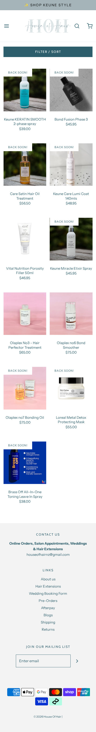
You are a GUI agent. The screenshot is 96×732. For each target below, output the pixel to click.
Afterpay (48, 608)
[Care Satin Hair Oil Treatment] (24, 164)
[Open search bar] (76, 26)
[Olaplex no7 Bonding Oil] (24, 388)
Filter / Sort (48, 52)
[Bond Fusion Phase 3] (71, 90)
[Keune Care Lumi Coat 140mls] (71, 164)
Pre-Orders (48, 600)
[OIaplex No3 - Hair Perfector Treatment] (24, 313)
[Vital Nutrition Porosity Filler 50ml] (24, 239)
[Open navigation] (6, 26)
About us (48, 579)
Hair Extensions (48, 586)
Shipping (48, 622)
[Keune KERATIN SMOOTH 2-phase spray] (24, 90)
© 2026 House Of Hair (47, 716)
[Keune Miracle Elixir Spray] (71, 239)
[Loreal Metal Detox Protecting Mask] (71, 388)
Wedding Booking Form (48, 593)
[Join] (77, 661)
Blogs (48, 615)
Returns (48, 629)
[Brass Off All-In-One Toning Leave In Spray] (24, 462)
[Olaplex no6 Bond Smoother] (71, 313)
